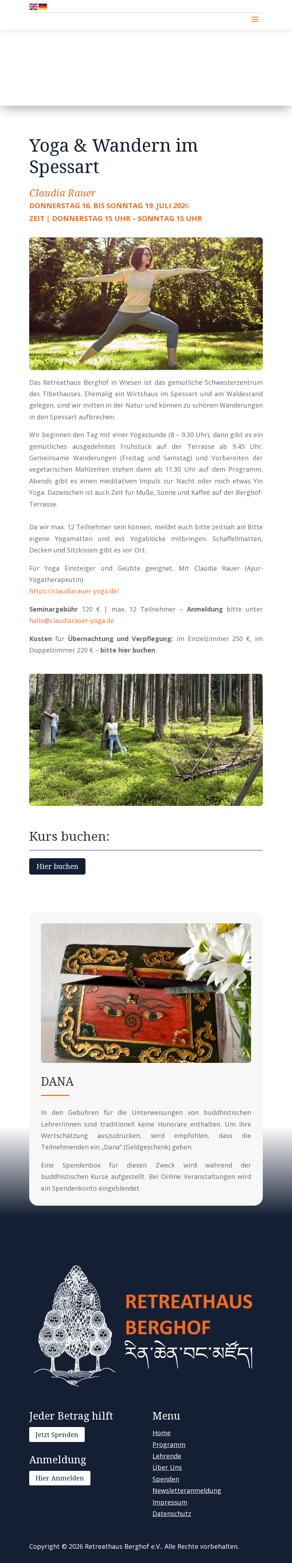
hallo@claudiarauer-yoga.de (71, 620)
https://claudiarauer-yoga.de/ (74, 591)
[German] (43, 6)
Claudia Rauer (62, 192)
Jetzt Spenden (57, 1434)
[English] (33, 6)
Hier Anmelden (60, 1478)
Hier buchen (57, 866)
